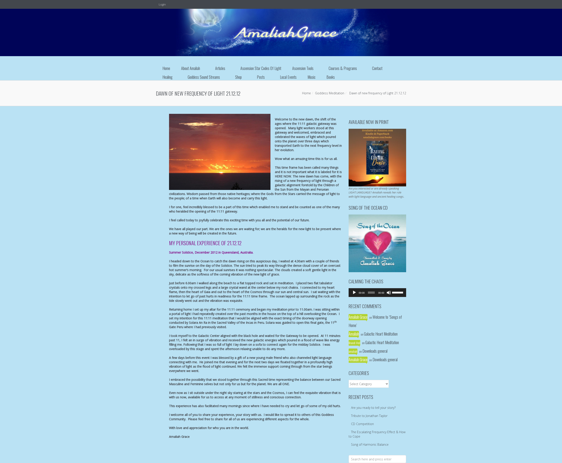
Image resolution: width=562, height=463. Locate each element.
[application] (377, 292)
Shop (238, 77)
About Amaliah (190, 68)
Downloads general (374, 351)
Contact (377, 68)
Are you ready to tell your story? (373, 408)
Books (330, 77)
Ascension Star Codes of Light (260, 68)
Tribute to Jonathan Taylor (369, 416)
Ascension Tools (302, 68)
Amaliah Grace (358, 317)
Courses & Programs (343, 68)
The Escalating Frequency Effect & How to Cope (377, 434)
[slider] (398, 292)
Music (311, 77)
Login (162, 4)
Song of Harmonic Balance (370, 444)
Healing (167, 77)
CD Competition (362, 424)
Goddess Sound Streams (204, 77)
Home (166, 68)
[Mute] (389, 292)
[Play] (354, 292)
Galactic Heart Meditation (381, 334)
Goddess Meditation (329, 93)
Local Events (288, 77)
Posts (261, 77)
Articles (220, 68)
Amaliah (354, 334)
